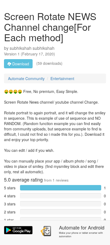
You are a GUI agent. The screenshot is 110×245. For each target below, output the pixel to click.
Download (20, 63)
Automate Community (26, 78)
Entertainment (62, 78)
